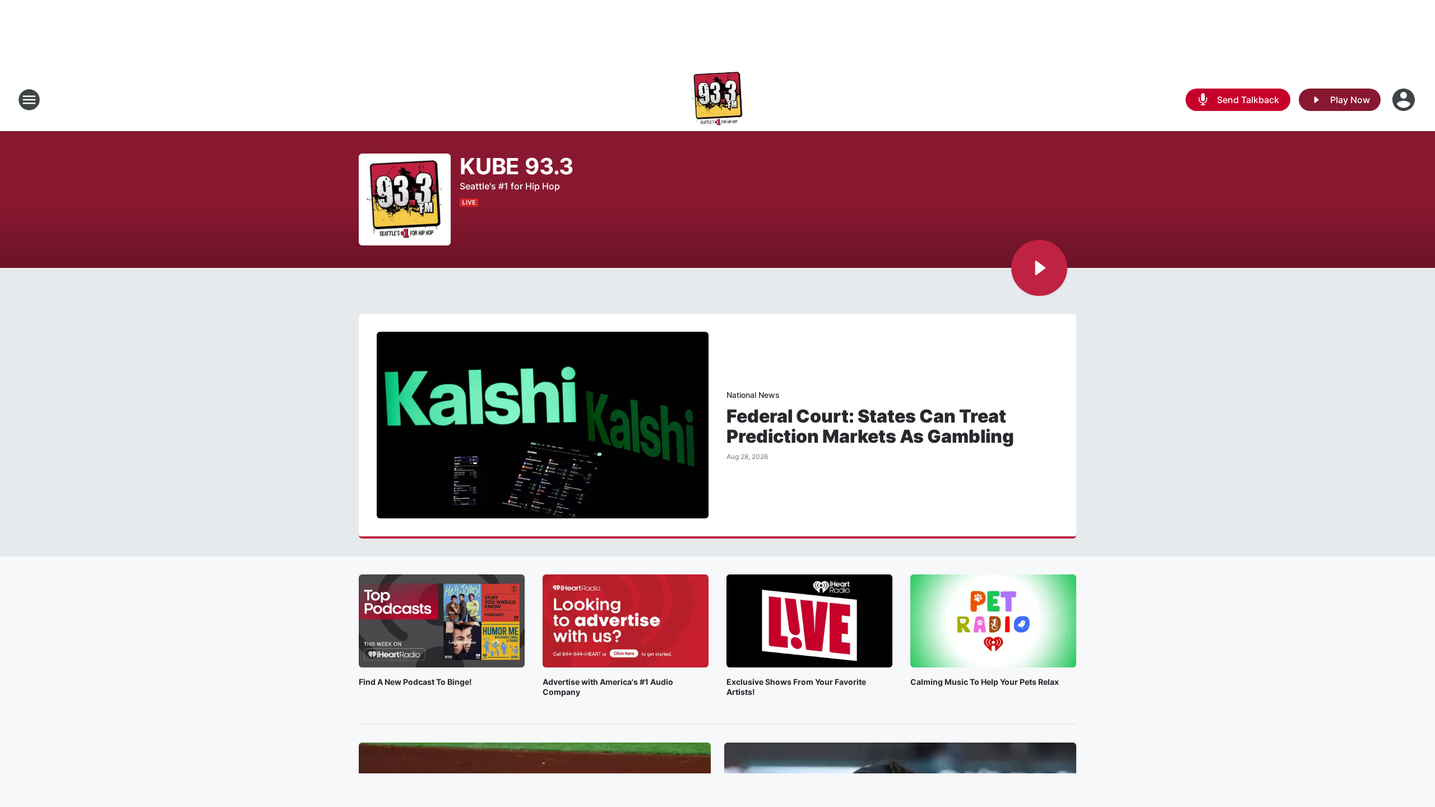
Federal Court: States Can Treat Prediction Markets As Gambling (870, 426)
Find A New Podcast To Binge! (415, 682)
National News (753, 395)
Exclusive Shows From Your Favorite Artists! (796, 687)
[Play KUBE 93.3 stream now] (404, 200)
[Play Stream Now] (1039, 268)
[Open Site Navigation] (29, 100)
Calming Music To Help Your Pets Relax (984, 682)
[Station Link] (717, 100)
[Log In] (1404, 100)
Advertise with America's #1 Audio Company (608, 687)
